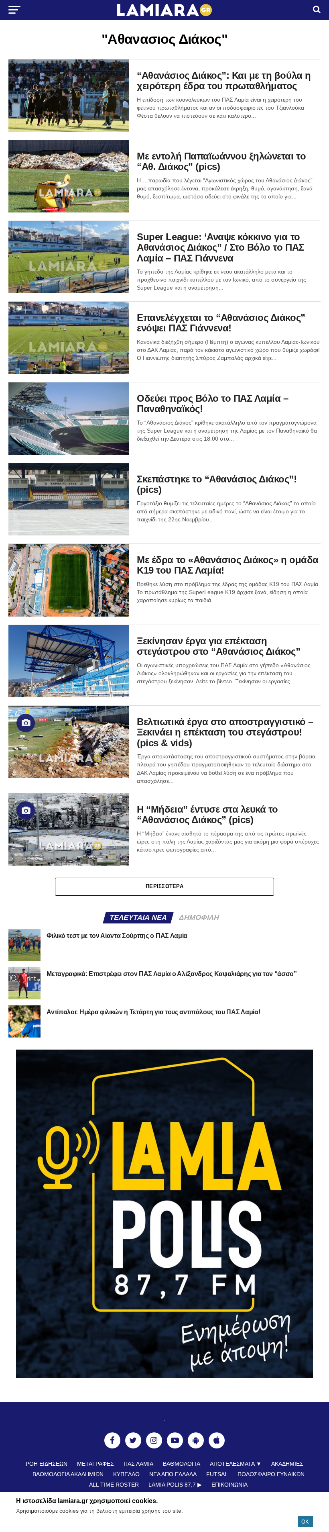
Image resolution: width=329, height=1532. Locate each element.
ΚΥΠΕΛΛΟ (126, 1474)
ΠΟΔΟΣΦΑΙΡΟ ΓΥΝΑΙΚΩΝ (271, 1474)
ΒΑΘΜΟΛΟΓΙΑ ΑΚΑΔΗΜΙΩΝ (68, 1474)
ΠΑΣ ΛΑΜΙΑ (138, 1464)
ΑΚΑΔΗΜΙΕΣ (287, 1464)
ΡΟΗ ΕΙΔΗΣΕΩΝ (46, 1464)
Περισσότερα (164, 886)
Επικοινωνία (229, 1484)
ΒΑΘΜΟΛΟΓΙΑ (181, 1464)
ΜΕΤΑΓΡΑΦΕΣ (95, 1464)
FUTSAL (217, 1474)
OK (305, 1522)
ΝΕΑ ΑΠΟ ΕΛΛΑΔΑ (173, 1474)
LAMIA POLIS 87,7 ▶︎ (175, 1484)
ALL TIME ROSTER (114, 1484)
